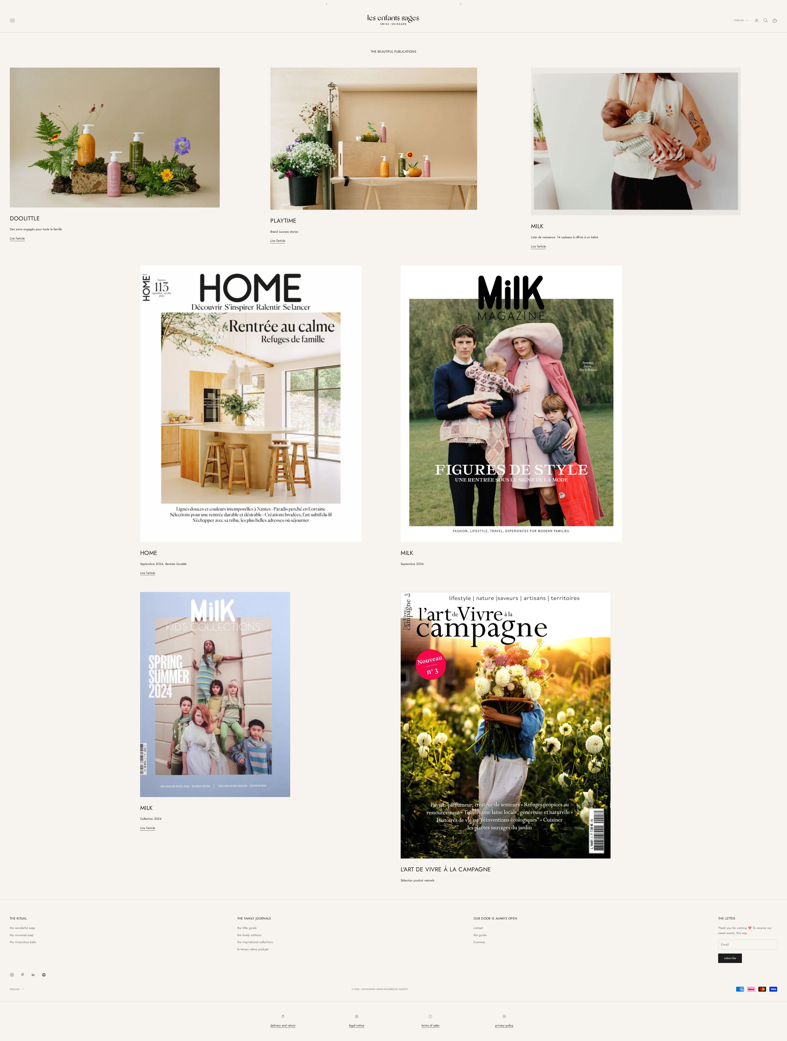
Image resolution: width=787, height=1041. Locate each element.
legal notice (356, 1025)
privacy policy (504, 1025)
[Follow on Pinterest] (22, 975)
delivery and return (283, 1025)
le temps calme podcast (252, 949)
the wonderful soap (22, 928)
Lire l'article (17, 238)
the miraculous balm (23, 942)
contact (478, 928)
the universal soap (22, 935)
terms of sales (430, 1025)
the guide (480, 935)
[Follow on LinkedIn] (33, 975)
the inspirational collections (255, 942)
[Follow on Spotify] (44, 975)
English (739, 20)
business (479, 942)
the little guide (247, 928)
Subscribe (730, 958)
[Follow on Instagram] (12, 975)
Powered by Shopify (396, 989)
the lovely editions (249, 935)
